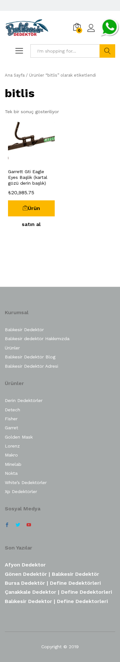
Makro (11, 454)
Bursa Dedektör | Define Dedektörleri (53, 583)
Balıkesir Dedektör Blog (30, 356)
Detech (12, 409)
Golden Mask (19, 437)
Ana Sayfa (15, 75)
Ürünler (12, 347)
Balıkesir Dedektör (24, 329)
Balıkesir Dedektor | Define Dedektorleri (56, 601)
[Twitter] (17, 525)
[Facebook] (7, 525)
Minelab (13, 464)
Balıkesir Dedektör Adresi (31, 366)
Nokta (11, 473)
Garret (11, 427)
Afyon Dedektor (25, 565)
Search (107, 51)
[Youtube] (28, 525)
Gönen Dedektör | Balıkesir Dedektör (52, 574)
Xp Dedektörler (21, 491)
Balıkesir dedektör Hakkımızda (37, 338)
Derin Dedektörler (24, 400)
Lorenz (12, 445)
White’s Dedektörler (26, 482)
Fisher (11, 418)
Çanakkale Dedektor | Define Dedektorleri (58, 592)
